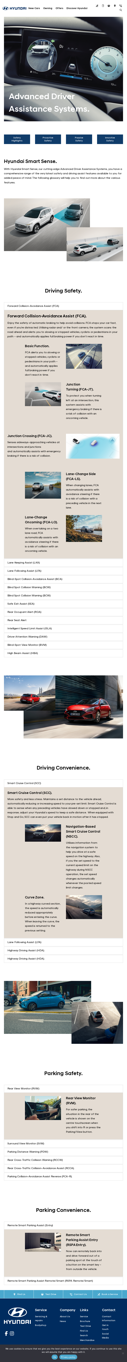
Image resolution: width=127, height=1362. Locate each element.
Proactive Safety (48, 139)
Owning (47, 8)
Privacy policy (68, 1357)
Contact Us (122, 6)
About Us (65, 1316)
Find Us (116, 6)
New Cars (34, 8)
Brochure (104, 6)
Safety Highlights (17, 139)
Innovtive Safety (110, 139)
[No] (123, 1353)
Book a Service (110, 1294)
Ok (54, 1357)
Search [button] (122, 10)
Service (98, 6)
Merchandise (87, 1340)
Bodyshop (40, 1325)
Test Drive (110, 6)
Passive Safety (79, 139)
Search (84, 1335)
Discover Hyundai (76, 8)
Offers (59, 8)
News (63, 1321)
